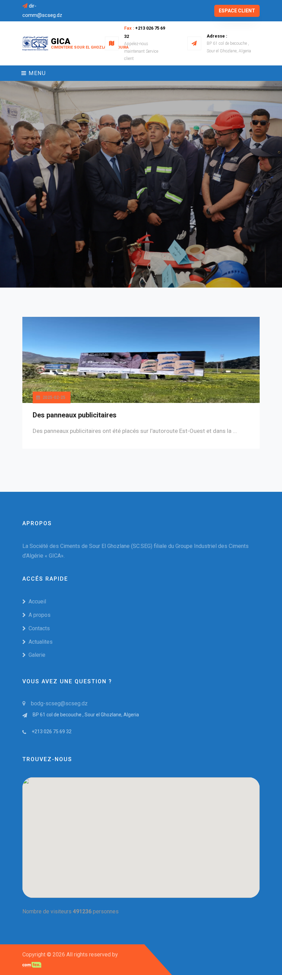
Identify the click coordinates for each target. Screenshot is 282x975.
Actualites (41, 642)
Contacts (39, 628)
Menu (36, 73)
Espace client (237, 10)
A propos (40, 615)
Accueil (37, 601)
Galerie (37, 655)
